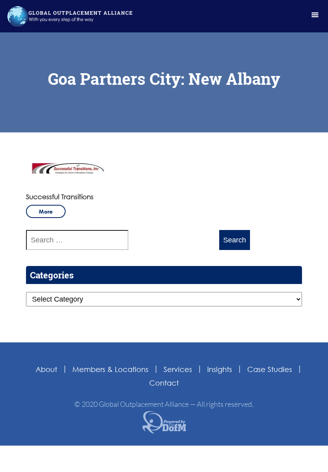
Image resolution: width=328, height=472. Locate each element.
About (46, 369)
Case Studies (269, 369)
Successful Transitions (60, 196)
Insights (219, 369)
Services (178, 369)
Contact (164, 382)
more (46, 211)
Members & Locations (110, 369)
